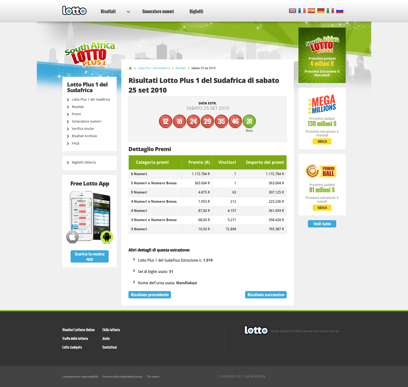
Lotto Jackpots (72, 347)
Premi (76, 114)
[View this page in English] (292, 11)
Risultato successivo (265, 294)
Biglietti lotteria (84, 162)
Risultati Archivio (84, 136)
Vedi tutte (322, 223)
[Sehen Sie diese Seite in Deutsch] (321, 11)
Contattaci (109, 347)
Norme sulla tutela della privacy (122, 376)
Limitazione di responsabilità (80, 376)
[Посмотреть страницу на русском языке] (340, 11)
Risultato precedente (150, 294)
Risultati (108, 11)
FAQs (75, 143)
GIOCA (322, 141)
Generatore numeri (158, 11)
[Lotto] (130, 68)
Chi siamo (153, 376)
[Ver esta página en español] (311, 11)
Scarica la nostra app (89, 256)
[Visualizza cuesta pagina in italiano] (330, 11)
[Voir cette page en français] (302, 11)
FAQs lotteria (111, 329)
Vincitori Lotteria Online (78, 329)
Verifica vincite (83, 129)
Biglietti (196, 11)
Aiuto (106, 338)
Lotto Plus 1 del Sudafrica (91, 99)
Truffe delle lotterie (75, 338)
